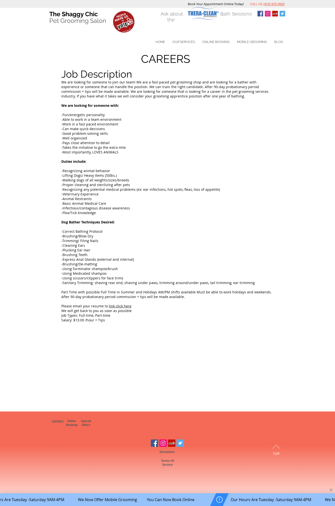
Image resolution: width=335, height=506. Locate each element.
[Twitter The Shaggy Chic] (282, 13)
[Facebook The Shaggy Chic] (154, 443)
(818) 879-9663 (274, 4)
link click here (120, 306)
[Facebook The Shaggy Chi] (260, 13)
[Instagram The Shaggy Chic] (268, 13)
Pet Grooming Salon (77, 20)
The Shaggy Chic (73, 14)
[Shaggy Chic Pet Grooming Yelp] (275, 13)
